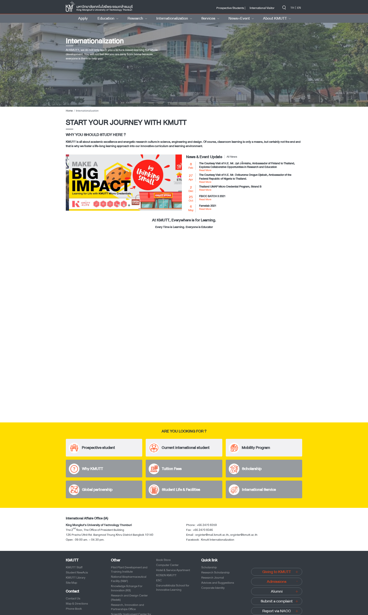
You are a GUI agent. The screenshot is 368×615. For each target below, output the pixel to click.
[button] (118, 205)
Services (208, 18)
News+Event (239, 18)
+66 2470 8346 (203, 529)
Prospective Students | (230, 8)
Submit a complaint (277, 601)
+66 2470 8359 (207, 524)
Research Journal (212, 577)
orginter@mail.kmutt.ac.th (212, 534)
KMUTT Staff (74, 567)
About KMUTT (275, 18)
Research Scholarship (215, 572)
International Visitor (262, 8)
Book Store (163, 559)
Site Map (71, 582)
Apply (83, 18)
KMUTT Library (75, 577)
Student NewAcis (77, 572)
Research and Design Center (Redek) (129, 597)
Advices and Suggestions (217, 582)
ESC (159, 580)
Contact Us (73, 598)
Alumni (277, 591)
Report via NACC (276, 611)
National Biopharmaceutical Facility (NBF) (128, 578)
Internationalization (172, 18)
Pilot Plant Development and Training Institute (129, 569)
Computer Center (167, 564)
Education (106, 18)
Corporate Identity (213, 587)
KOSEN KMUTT (166, 575)
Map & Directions (77, 603)
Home (69, 110)
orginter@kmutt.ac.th (243, 534)
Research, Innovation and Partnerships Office (127, 607)
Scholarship (209, 567)
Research (135, 18)
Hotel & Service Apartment (173, 570)
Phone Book (74, 608)
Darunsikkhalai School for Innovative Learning (172, 587)
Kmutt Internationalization (217, 539)
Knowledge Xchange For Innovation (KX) (126, 588)
